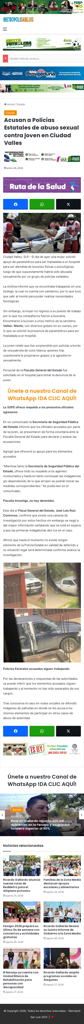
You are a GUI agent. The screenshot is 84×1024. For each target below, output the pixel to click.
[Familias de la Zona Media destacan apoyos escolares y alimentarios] (62, 865)
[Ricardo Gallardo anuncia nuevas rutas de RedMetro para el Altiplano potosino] (21, 865)
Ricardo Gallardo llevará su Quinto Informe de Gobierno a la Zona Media (62, 929)
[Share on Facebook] (15, 204)
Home (10, 104)
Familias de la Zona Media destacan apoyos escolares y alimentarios (62, 883)
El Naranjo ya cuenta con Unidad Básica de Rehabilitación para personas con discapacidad (20, 979)
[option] (42, 814)
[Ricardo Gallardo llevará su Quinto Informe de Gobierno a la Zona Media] (62, 911)
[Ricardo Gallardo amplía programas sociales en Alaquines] (62, 958)
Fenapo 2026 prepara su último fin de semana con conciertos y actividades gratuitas (21, 931)
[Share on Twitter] (68, 204)
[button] (42, 233)
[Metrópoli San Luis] (18, 19)
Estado (21, 104)
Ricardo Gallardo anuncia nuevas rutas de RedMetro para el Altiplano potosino (21, 885)
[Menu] (5, 29)
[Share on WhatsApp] (41, 204)
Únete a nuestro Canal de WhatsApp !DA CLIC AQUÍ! (42, 394)
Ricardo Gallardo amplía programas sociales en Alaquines (61, 976)
